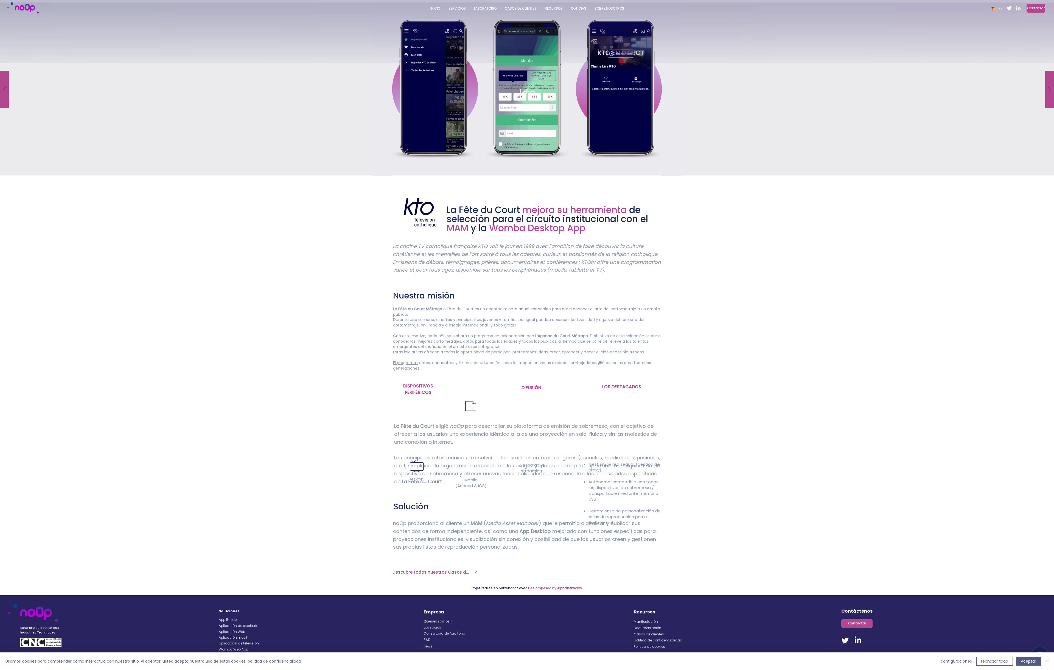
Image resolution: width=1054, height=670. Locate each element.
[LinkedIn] (858, 640)
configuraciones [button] (956, 661)
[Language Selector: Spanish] (996, 8)
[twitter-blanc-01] (1009, 8)
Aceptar (1028, 661)
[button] (554, 8)
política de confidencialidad (274, 661)
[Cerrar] (1047, 661)
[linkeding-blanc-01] (1018, 8)
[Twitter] (845, 640)
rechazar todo (994, 661)
